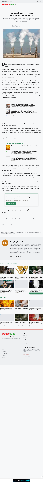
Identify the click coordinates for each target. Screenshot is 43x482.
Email (12, 224)
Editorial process (28, 25)
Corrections (4, 355)
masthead (13, 233)
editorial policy (16, 254)
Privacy (32, 362)
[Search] (37, 5)
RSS (29, 356)
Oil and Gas (25, 337)
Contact (3, 357)
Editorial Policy (4, 353)
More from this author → (16, 256)
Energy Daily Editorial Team (18, 25)
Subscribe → (27, 354)
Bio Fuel (24, 339)
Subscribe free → (11, 203)
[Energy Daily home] (9, 5)
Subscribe (39, 1)
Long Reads (25, 341)
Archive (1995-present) (27, 343)
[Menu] (39, 4)
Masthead (4, 351)
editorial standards (6, 233)
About (3, 349)
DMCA (40, 362)
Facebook (8, 224)
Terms (36, 362)
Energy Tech (25, 335)
